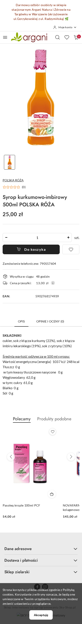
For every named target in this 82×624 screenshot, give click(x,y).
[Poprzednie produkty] (11, 457)
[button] (14, 187)
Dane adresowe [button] (18, 549)
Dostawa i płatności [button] (21, 560)
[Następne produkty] (71, 457)
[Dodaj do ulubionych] (70, 249)
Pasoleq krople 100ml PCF (21, 505)
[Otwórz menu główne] (5, 37)
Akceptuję (41, 615)
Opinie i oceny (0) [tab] (50, 321)
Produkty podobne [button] (54, 419)
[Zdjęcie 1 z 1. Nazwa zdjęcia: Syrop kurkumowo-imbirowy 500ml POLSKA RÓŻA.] (10, 162)
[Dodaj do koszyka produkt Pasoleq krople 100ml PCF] (52, 494)
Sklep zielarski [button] (17, 572)
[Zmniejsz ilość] (6, 237)
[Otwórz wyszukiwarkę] (57, 37)
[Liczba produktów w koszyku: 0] (75, 37)
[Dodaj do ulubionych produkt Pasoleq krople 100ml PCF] (52, 431)
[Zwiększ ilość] (68, 237)
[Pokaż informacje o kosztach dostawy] (53, 282)
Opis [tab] (21, 321)
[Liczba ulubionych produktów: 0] (66, 37)
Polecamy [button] (22, 419)
